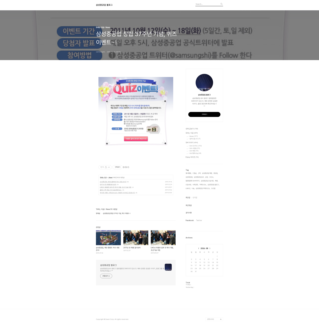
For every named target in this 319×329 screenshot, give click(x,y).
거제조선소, (203, 185)
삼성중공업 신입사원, (207, 181)
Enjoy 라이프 (192, 157)
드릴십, (195, 173)
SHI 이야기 (192, 143)
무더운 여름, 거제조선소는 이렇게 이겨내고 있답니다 (117, 193)
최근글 (188, 198)
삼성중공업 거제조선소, (203, 188)
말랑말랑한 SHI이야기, (193, 181)
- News (110, 177)
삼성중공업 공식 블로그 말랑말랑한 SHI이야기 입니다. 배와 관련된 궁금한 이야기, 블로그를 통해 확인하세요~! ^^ (132, 270)
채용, (216, 181)
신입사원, (189, 185)
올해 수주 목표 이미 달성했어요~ (111, 190)
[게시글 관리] (109, 167)
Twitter (199, 220)
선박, (199, 173)
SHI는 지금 (103, 177)
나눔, (193, 188)
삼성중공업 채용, (207, 173)
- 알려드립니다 (194, 139)
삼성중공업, (189, 177)
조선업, (213, 188)
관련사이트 (210, 319)
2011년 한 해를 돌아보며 (108, 184)
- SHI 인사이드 (195, 146)
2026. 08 (204, 248)
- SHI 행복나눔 (194, 153)
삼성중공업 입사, (199, 177)
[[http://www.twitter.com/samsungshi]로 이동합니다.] (135, 115)
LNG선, (188, 188)
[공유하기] (105, 167)
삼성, (206, 177)
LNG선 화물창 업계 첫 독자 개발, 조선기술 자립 (115, 187)
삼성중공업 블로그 (104, 5)
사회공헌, (195, 185)
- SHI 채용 (193, 151)
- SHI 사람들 (194, 148)
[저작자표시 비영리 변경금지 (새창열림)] (125, 167)
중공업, (215, 173)
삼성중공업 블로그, (213, 185)
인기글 (195, 198)
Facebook (190, 220)
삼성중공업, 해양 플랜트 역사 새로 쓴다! (113, 182)
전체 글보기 (192, 129)
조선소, (211, 177)
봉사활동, (189, 173)
